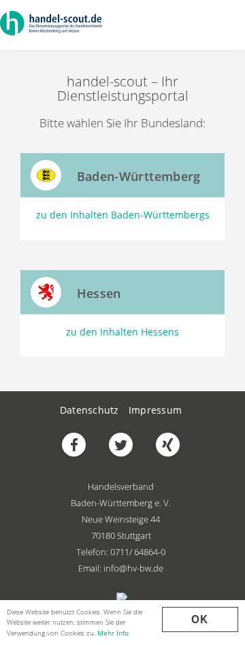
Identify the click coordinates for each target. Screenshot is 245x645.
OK (200, 619)
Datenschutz (89, 409)
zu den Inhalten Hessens (122, 331)
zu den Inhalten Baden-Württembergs (123, 214)
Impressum (155, 409)
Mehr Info (113, 633)
